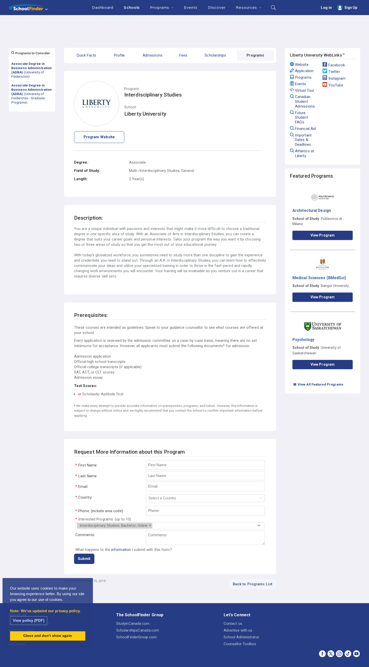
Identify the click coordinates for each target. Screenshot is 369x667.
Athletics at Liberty (304, 153)
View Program (323, 235)
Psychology (303, 339)
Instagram (336, 78)
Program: (132, 89)
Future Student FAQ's (301, 118)
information (121, 549)
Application (304, 71)
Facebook (336, 65)
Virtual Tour (304, 90)
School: (130, 107)
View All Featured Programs (318, 384)
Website (302, 64)
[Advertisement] (184, 29)
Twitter (334, 71)
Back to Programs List (252, 584)
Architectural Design (311, 210)
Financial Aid (305, 128)
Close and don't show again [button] (47, 636)
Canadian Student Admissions (305, 101)
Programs (303, 77)
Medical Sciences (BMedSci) (319, 277)
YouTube (335, 85)
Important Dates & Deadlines (303, 140)
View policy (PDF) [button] (28, 620)
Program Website (99, 137)
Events (300, 84)
